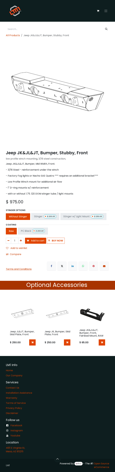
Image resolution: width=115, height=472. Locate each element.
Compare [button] (15, 254)
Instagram (16, 430)
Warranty (11, 398)
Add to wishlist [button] (18, 248)
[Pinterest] (93, 265)
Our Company (14, 375)
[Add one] (21, 241)
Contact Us (12, 387)
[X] (62, 265)
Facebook (16, 425)
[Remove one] (8, 241)
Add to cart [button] (37, 240)
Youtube (15, 435)
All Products (13, 35)
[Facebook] (51, 265)
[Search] (106, 29)
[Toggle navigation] (106, 10)
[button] (56, 241)
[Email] (104, 265)
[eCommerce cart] (98, 11)
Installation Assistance (19, 393)
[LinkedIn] (72, 265)
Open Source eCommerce (101, 465)
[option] (57, 323)
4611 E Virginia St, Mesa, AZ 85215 (16, 449)
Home (9, 370)
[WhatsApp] (83, 265)
